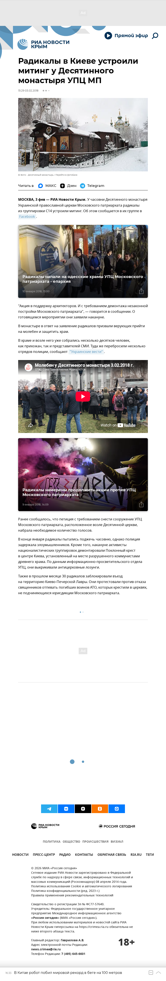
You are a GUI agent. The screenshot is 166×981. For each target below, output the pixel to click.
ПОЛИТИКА (52, 841)
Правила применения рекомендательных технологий (72, 895)
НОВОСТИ (20, 855)
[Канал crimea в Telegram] (49, 808)
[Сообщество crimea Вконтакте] (66, 808)
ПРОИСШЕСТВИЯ (95, 841)
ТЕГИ (150, 855)
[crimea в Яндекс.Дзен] (83, 808)
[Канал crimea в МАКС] (117, 808)
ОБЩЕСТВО (71, 841)
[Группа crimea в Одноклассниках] (100, 808)
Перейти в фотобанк (66, 175)
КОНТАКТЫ (84, 855)
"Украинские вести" (86, 351)
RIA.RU (136, 855)
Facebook (27, 216)
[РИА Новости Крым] (43, 44)
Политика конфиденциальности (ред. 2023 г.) (65, 891)
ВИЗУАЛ (117, 841)
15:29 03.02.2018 (28, 90)
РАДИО (65, 855)
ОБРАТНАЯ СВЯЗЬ (111, 855)
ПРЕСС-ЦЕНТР (44, 855)
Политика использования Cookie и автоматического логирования (81, 886)
